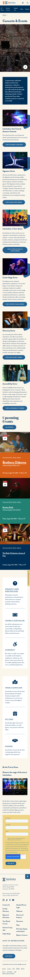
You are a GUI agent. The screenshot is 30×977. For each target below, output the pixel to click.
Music (15, 458)
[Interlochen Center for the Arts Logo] (9, 2)
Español (4, 969)
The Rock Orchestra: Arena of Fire (14, 554)
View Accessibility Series (14, 408)
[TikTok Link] (7, 900)
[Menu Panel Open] (22, 2)
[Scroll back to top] (27, 876)
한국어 (22, 969)
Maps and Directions (6, 916)
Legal (15, 972)
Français (9, 969)
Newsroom (19, 921)
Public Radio (7, 934)
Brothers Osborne (14, 462)
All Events (2, 9)
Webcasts (27, 9)
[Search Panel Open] (27, 2)
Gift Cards (9, 719)
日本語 (18, 969)
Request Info (16, 9)
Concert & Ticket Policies (15, 621)
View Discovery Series (13, 357)
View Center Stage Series (14, 304)
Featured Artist (7, 458)
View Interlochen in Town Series (15, 250)
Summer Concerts (8, 9)
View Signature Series (13, 202)
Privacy (4, 972)
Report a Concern (21, 935)
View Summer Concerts (14, 145)
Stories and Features (19, 916)
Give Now (8, 956)
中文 (13, 969)
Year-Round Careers (6, 922)
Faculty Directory (6, 909)
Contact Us (6, 905)
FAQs (21, 9)
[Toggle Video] (25, 67)
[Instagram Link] (3, 900)
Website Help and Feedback (8, 973)
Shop (18, 925)
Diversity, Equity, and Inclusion (21, 930)
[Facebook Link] (10, 900)
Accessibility (9, 972)
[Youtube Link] (13, 900)
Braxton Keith (8, 507)
